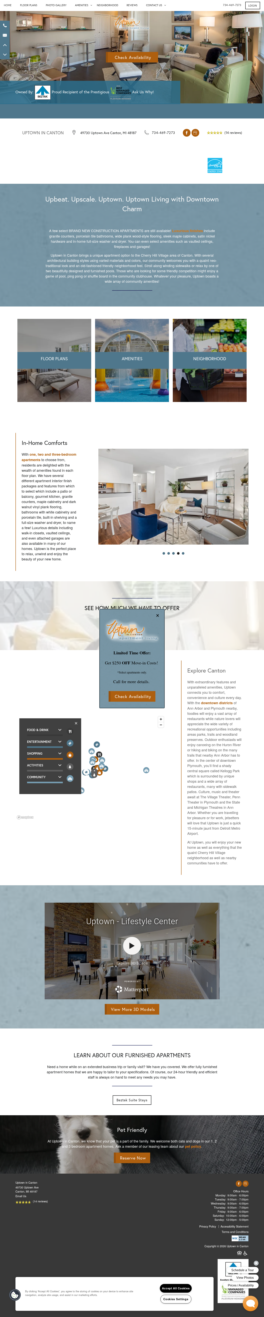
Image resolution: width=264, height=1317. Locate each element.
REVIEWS (132, 5)
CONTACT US (154, 5)
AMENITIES (81, 5)
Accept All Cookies (176, 1288)
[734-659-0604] (5, 25)
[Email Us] (5, 35)
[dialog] (132, 658)
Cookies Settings (175, 1299)
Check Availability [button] (133, 696)
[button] (252, 5)
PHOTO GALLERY (56, 5)
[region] (114, 1294)
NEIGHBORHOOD (107, 5)
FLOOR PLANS (28, 5)
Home (8, 5)
